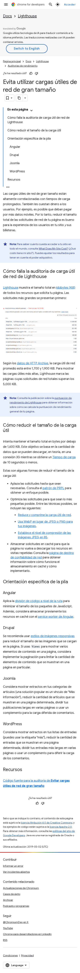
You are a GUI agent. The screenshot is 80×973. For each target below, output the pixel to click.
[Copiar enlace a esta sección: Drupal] (18, 628)
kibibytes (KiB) (65, 288)
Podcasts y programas (16, 906)
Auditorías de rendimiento (22, 65)
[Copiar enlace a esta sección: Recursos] (26, 770)
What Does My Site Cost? (53, 248)
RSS (5, 940)
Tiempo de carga (64, 457)
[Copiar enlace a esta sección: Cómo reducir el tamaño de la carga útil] (13, 431)
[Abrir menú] (6, 4)
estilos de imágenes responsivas (53, 636)
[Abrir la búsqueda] (50, 4)
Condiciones (10, 955)
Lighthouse (27, 16)
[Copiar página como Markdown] (19, 98)
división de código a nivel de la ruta (39, 601)
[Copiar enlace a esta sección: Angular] (19, 593)
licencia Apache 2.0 (61, 826)
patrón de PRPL (53, 488)
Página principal (12, 61)
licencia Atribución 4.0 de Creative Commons (46, 822)
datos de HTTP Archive (32, 363)
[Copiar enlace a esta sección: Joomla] (19, 679)
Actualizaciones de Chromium (21, 888)
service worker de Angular (55, 617)
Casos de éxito (11, 894)
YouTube (8, 928)
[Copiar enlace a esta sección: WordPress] (25, 724)
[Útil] (31, 73)
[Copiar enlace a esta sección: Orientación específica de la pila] (71, 582)
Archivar (8, 900)
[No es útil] (36, 73)
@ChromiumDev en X (15, 922)
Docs (7, 16)
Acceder (70, 4)
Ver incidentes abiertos (16, 872)
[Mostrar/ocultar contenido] (31, 110)
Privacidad (27, 955)
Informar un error (13, 866)
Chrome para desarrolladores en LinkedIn (27, 934)
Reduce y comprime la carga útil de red (44, 515)
